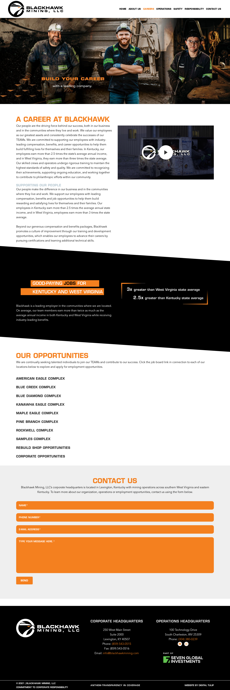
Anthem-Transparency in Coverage (115, 685)
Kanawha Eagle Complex (40, 404)
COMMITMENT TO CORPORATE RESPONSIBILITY (42, 687)
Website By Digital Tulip (199, 685)
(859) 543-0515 (121, 644)
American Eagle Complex (40, 378)
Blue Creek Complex (36, 387)
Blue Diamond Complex (38, 396)
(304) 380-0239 (187, 639)
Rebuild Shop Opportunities (43, 448)
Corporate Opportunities (40, 456)
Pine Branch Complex (37, 422)
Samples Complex (33, 439)
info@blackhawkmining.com (121, 653)
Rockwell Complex (34, 430)
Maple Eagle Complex (37, 413)
